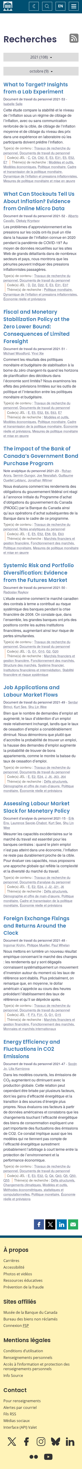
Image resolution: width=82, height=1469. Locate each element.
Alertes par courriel (20, 1407)
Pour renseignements (22, 1400)
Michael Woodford (16, 353)
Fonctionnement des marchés (52, 543)
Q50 (72, 1175)
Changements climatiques (22, 1185)
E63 (53, 412)
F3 (33, 1014)
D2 (34, 285)
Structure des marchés (19, 665)
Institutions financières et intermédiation (32, 670)
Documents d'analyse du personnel (45, 882)
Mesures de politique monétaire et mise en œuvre (39, 180)
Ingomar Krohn (14, 945)
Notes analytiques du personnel (42, 529)
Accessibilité (13, 1267)
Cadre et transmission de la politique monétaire (39, 169)
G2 (48, 651)
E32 (40, 1175)
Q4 (51, 1175)
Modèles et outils (61, 162)
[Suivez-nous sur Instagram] (41, 1444)
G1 (34, 651)
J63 (56, 776)
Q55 (6, 1180)
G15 (58, 1014)
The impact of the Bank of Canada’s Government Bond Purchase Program (40, 456)
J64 (63, 776)
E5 (65, 157)
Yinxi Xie (37, 353)
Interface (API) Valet (20, 1427)
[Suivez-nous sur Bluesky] (56, 1444)
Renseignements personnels (27, 1357)
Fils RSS (9, 1413)
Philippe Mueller (38, 945)
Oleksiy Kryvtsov (28, 220)
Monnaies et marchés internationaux (29, 1028)
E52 (71, 157)
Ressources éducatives (23, 1280)
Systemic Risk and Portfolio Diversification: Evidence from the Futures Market (38, 573)
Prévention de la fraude (23, 1287)
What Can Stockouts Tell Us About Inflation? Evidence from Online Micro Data (38, 201)
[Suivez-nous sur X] (12, 1444)
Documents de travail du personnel (45, 153)
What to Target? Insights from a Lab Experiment (35, 88)
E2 (34, 776)
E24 (40, 776)
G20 (55, 651)
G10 (41, 651)
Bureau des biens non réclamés (30, 1319)
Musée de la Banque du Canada (30, 1312)
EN (60, 6)
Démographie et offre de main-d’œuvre (31, 786)
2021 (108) (39, 57)
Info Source (13, 1375)
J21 (56, 886)
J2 (50, 886)
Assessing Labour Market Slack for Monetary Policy (36, 807)
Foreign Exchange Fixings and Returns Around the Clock (36, 926)
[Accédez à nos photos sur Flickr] (34, 1460)
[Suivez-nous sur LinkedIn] (70, 1444)
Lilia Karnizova (19, 1068)
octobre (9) (39, 71)
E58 (48, 534)
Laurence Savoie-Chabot (29, 823)
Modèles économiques (19, 166)
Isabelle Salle (13, 104)
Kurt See (20, 706)
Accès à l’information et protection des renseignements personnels (36, 1367)
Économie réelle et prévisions (24, 299)
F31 (40, 1014)
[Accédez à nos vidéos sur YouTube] (48, 1460)
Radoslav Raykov (15, 592)
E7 (5, 162)
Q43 (58, 1175)
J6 (50, 776)
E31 (58, 157)
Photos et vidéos (17, 1273)
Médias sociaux (16, 1420)
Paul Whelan (60, 945)
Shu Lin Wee (37, 706)
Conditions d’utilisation (23, 1350)
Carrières (11, 1260)
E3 (51, 157)
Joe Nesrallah (47, 475)
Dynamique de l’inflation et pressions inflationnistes (40, 176)
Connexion (16, 1325)
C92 (41, 157)
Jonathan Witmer (40, 480)
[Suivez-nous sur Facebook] (27, 1444)
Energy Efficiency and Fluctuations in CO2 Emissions (31, 1049)
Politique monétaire (52, 166)
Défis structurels (55, 781)
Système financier (51, 665)
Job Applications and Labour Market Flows (31, 691)
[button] (39, 1224)
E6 (47, 412)
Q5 (65, 1175)
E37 (65, 285)
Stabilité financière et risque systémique (38, 672)
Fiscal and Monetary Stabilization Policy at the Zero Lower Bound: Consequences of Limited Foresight (36, 326)
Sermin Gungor (24, 475)
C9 (34, 157)
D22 (41, 285)
